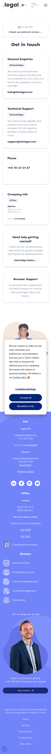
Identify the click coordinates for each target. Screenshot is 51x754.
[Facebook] (21, 484)
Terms (25, 719)
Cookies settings (25, 389)
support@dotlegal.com (22, 141)
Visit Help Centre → (25, 260)
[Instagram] (29, 484)
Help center (25, 743)
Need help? (25, 465)
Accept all (25, 397)
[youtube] (37, 484)
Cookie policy (20, 377)
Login (33, 5)
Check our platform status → (25, 32)
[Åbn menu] (44, 5)
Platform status (25, 471)
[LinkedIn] (13, 484)
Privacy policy (25, 731)
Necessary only (25, 406)
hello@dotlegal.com (20, 92)
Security (25, 725)
